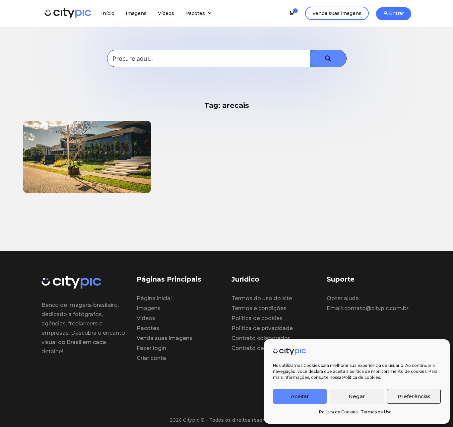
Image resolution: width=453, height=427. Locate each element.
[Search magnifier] (328, 58)
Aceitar (300, 396)
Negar (357, 396)
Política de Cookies (338, 411)
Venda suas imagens (336, 13)
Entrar (396, 13)
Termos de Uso (376, 411)
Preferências (414, 396)
